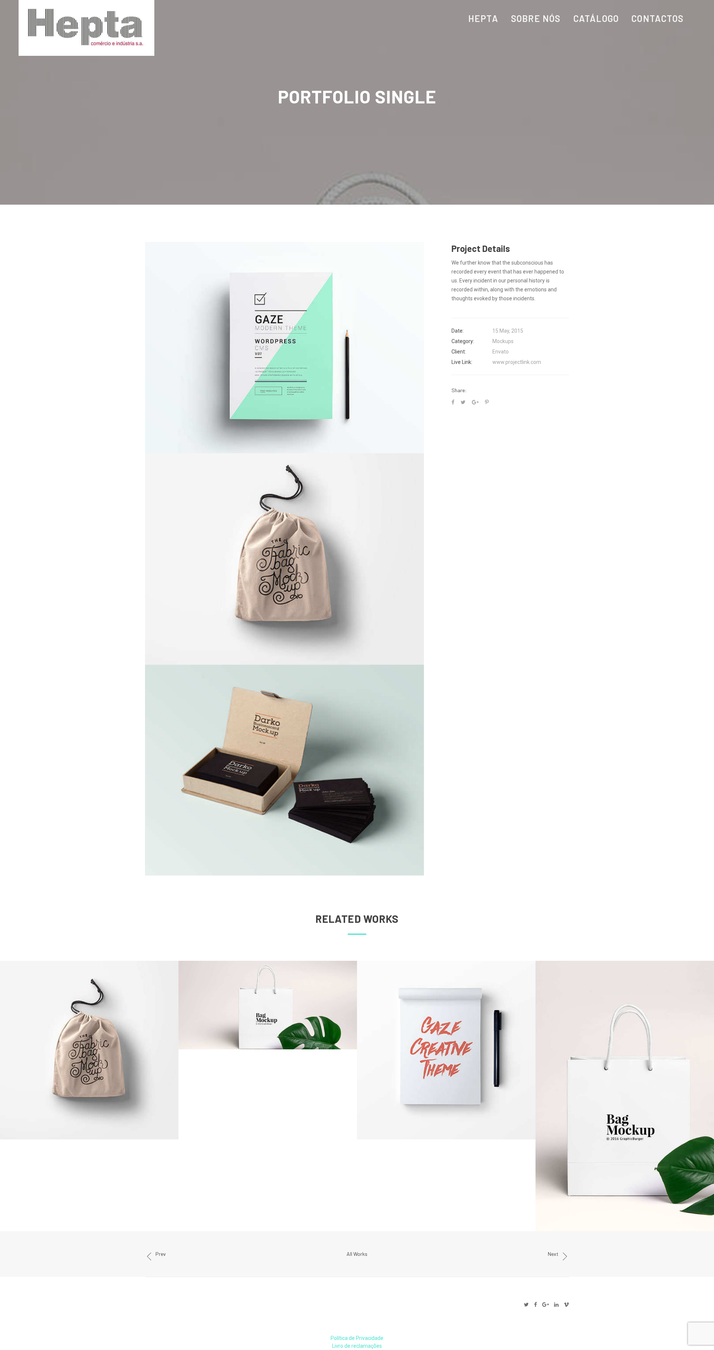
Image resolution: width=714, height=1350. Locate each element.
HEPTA (483, 18)
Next (553, 1254)
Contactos (657, 18)
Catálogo (596, 18)
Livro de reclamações (357, 1346)
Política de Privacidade (357, 1338)
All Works (357, 1254)
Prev (160, 1254)
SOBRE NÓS (536, 18)
